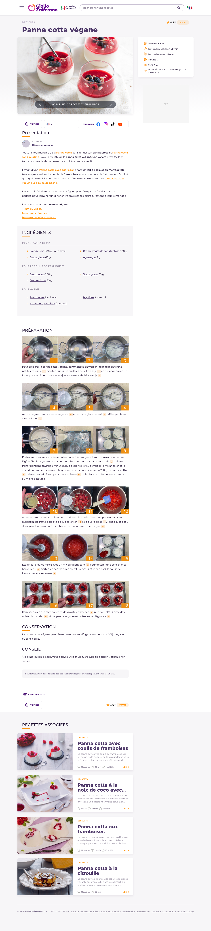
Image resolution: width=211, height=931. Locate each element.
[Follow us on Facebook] (99, 124)
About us (75, 911)
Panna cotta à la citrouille (98, 871)
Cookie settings (143, 911)
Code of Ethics (169, 911)
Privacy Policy (114, 911)
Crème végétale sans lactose (101, 251)
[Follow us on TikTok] (113, 124)
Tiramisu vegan (32, 208)
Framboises (37, 274)
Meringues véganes (34, 213)
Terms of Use (86, 911)
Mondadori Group (185, 911)
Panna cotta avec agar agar (56, 169)
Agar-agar (89, 257)
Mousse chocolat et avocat (39, 217)
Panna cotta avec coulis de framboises (103, 746)
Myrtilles (88, 297)
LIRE (124, 767)
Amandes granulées (42, 303)
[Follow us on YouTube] (120, 124)
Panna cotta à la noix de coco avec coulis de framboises (103, 787)
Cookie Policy (128, 911)
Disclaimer (156, 911)
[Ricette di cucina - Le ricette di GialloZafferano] (189, 7)
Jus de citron (38, 280)
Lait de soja (37, 251)
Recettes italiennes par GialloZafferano (52, 7)
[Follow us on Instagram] (106, 124)
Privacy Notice (100, 911)
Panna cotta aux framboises (98, 829)
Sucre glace (37, 257)
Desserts (28, 22)
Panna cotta (64, 152)
